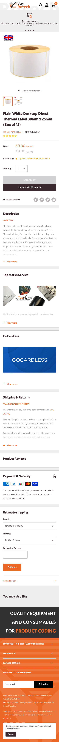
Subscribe (43, 684)
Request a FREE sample (29, 187)
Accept (11, 734)
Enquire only (29, 179)
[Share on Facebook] (36, 199)
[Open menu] (4, 5)
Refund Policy (9, 581)
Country (7, 519)
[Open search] (40, 5)
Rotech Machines (12, 132)
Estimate (12, 567)
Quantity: (7, 168)
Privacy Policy (30, 715)
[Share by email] (53, 199)
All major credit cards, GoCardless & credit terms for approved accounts (29, 24)
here (15, 726)
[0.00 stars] (10, 136)
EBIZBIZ (50, 715)
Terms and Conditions (13, 715)
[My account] (46, 5)
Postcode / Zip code (12, 548)
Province (7, 533)
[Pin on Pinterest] (41, 199)
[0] (53, 5)
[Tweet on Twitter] (47, 199)
